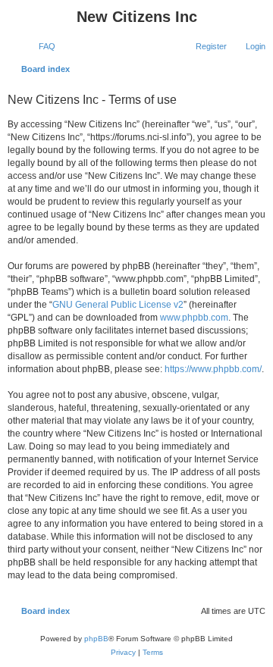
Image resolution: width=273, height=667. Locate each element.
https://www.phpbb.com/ (213, 369)
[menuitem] (40, 46)
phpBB (96, 638)
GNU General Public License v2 (118, 304)
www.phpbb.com (194, 317)
